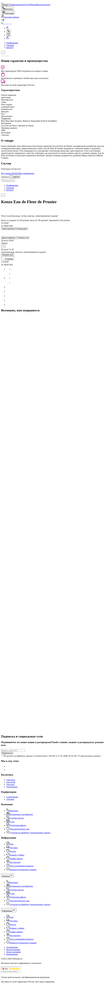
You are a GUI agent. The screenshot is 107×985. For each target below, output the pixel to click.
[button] (53, 20)
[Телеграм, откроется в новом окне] (8, 770)
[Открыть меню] (2, 2)
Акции (47, 5)
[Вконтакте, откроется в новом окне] (8, 766)
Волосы (40, 5)
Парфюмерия (15, 5)
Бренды (5, 5)
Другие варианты (9, 238)
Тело (28, 5)
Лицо (23, 5)
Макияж (33, 5)
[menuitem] (7, 28)
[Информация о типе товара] (3, 246)
